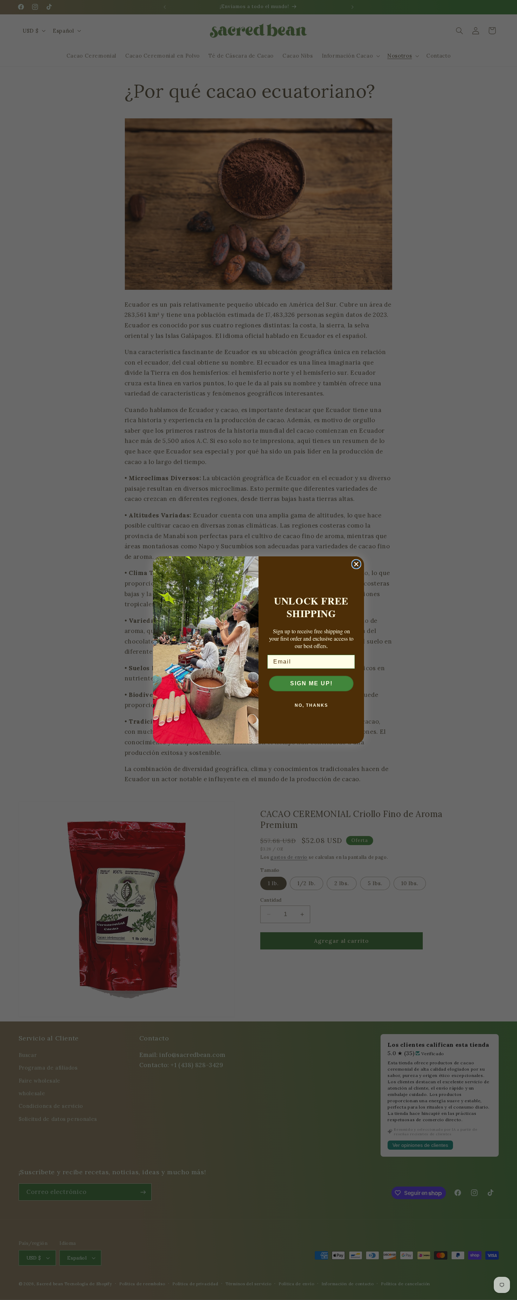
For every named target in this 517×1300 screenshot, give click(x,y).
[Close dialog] (356, 564)
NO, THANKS (311, 705)
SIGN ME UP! (311, 683)
